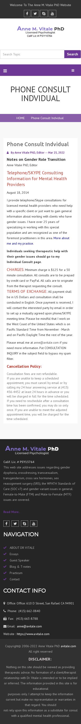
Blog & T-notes (20, 567)
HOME (20, 118)
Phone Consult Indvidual (47, 118)
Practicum (16, 573)
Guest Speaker (19, 560)
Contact (15, 579)
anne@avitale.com (46, 342)
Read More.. (11, 512)
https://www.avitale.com (33, 634)
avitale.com (68, 646)
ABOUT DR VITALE (22, 548)
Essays (14, 554)
